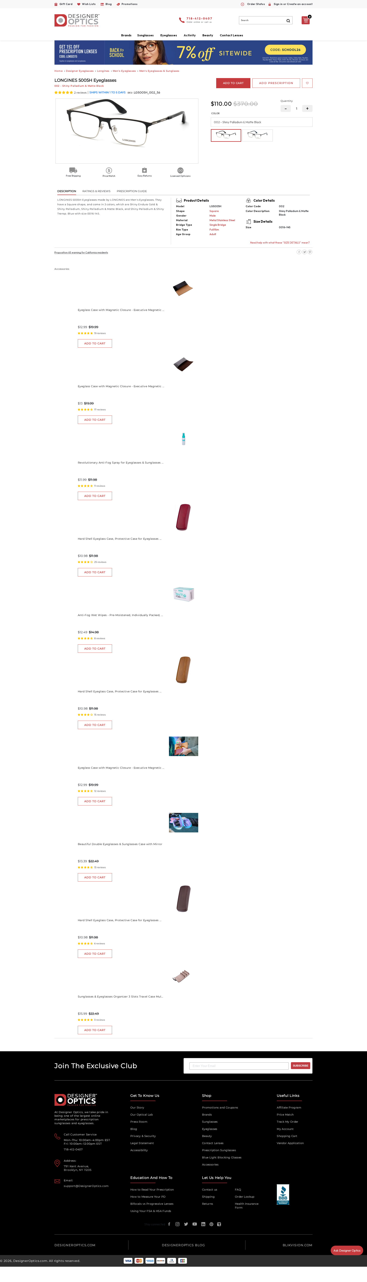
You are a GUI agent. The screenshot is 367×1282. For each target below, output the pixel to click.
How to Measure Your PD (148, 1196)
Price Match (285, 1114)
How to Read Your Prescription (152, 1189)
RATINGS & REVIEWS (96, 191)
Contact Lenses (231, 35)
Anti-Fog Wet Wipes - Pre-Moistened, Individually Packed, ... (120, 615)
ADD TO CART (95, 343)
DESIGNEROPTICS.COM (75, 1245)
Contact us (209, 1189)
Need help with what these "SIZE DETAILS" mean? (280, 242)
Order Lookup (244, 1196)
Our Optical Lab (141, 1114)
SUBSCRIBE (300, 1065)
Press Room (138, 1121)
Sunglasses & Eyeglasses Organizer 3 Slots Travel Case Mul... (120, 996)
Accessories (210, 1164)
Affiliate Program (289, 1107)
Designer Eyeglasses (80, 70)
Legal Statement (142, 1143)
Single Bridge (217, 225)
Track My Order (287, 1121)
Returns (207, 1203)
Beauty (207, 35)
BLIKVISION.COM (298, 1245)
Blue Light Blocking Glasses (222, 1157)
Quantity (287, 100)
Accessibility (139, 1150)
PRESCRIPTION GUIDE (132, 191)
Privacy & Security (143, 1136)
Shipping (208, 1196)
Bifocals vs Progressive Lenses (151, 1203)
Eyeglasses (209, 1129)
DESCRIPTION (66, 191)
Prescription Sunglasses (219, 1150)
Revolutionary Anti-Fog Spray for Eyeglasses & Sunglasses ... (121, 462)
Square (214, 211)
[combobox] (265, 20)
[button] (63, 92)
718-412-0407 (200, 18)
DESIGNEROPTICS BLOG (183, 1245)
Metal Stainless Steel (222, 220)
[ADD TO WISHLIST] (307, 83)
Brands (207, 1114)
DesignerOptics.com (30, 1261)
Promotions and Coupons (220, 1107)
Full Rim (214, 229)
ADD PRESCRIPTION (276, 83)
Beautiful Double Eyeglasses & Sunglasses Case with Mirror (120, 844)
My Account (285, 1129)
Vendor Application (290, 1143)
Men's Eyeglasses (124, 70)
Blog (133, 1129)
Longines (103, 70)
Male (212, 215)
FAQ (238, 1189)
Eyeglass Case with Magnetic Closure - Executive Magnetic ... (121, 310)
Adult (212, 234)
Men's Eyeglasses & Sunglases (159, 70)
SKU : (130, 92)
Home (58, 70)
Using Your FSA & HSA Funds (150, 1211)
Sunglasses (210, 1121)
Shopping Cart (287, 1136)
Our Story (137, 1107)
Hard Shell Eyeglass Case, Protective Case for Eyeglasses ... (120, 538)
